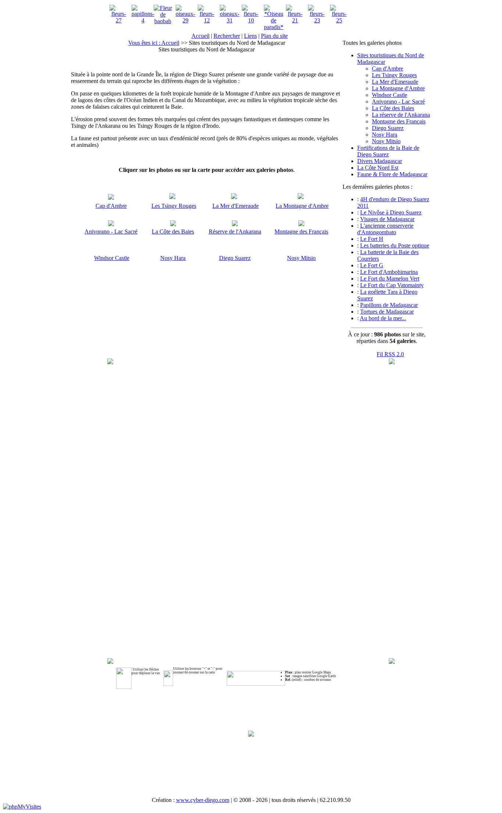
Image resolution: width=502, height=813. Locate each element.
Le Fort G (371, 265)
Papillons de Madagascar (389, 305)
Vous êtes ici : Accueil (153, 43)
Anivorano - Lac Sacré (111, 231)
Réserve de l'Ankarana (235, 231)
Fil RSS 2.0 (390, 354)
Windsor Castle (111, 258)
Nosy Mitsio (301, 258)
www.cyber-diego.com (202, 800)
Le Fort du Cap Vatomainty (392, 285)
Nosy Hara (173, 258)
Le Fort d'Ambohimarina (389, 272)
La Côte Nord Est (377, 168)
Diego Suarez (235, 258)
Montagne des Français (301, 231)
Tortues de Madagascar (387, 311)
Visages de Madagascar (387, 219)
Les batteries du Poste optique (394, 245)
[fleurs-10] (251, 20)
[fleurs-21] (295, 20)
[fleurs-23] (317, 20)
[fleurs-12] (207, 20)
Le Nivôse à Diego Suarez (391, 212)
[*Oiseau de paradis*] (273, 27)
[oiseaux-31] (229, 20)
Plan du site (274, 36)
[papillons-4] (143, 20)
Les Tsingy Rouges (173, 206)
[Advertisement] (251, 760)
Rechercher (227, 36)
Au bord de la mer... (383, 318)
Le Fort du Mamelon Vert (389, 278)
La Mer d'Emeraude (235, 206)
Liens (250, 36)
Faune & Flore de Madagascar (392, 174)
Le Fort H (371, 239)
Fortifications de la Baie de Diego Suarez (388, 151)
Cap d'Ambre (111, 206)
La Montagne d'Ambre (302, 206)
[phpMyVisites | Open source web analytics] (22, 806)
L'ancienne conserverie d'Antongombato (385, 229)
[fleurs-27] (119, 20)
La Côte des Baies (173, 231)
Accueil (200, 36)
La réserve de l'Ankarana (401, 115)
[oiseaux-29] (185, 20)
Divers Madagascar (379, 161)
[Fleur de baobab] (163, 21)
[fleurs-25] (339, 20)
